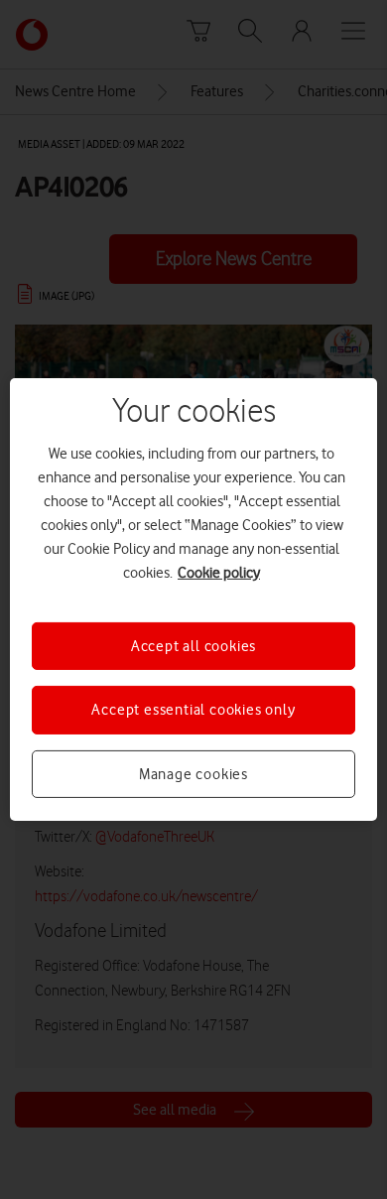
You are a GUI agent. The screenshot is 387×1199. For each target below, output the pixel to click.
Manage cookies (193, 774)
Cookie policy (219, 573)
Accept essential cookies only (193, 710)
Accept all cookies (193, 646)
